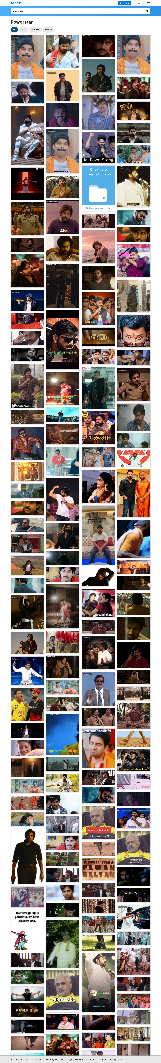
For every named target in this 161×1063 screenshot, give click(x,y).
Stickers (35, 30)
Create (126, 3)
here (125, 1059)
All (14, 30)
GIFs (24, 30)
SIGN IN (139, 3)
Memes (48, 30)
